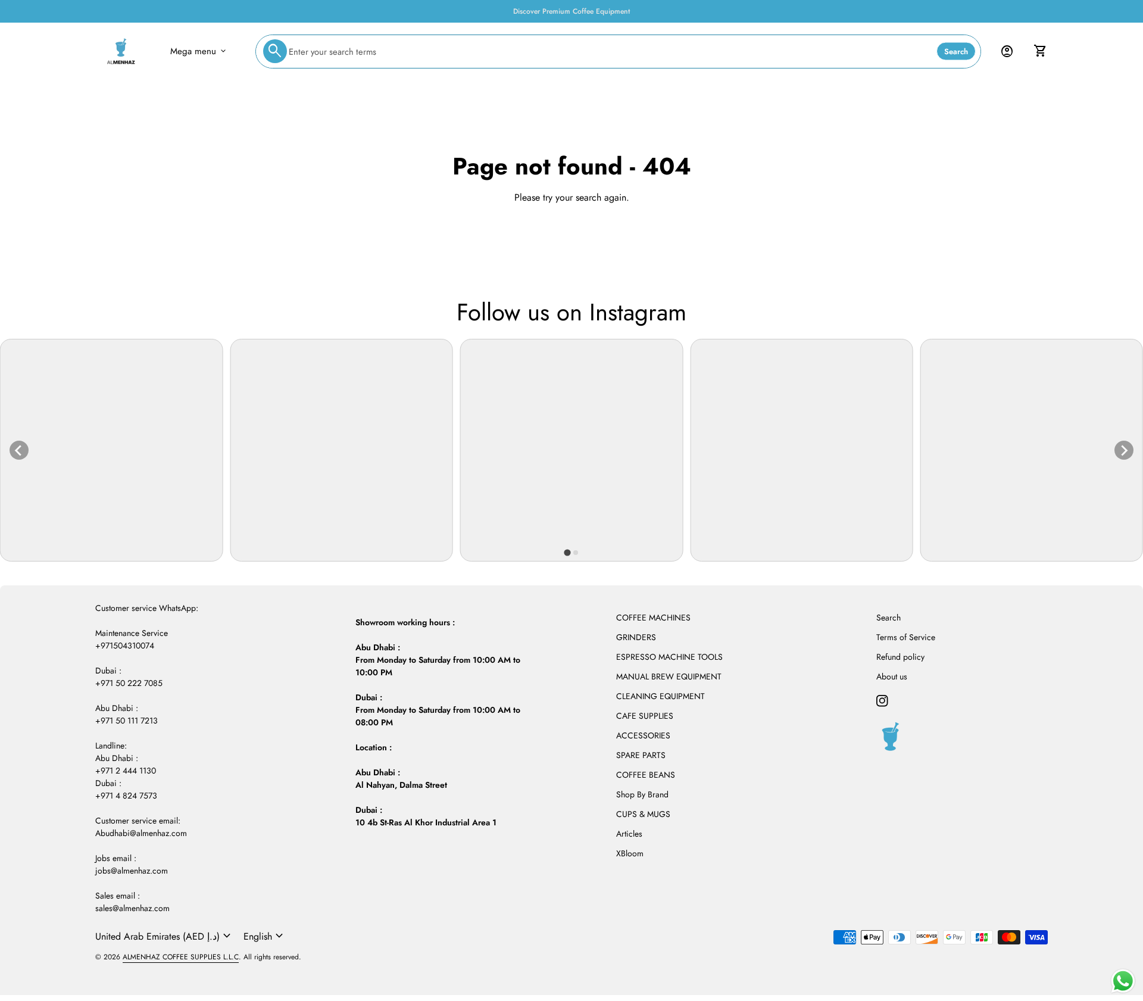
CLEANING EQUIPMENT (660, 696)
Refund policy (900, 657)
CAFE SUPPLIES (644, 716)
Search (956, 51)
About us (891, 676)
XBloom (630, 853)
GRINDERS (636, 637)
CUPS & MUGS (643, 814)
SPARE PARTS (641, 755)
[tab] (567, 553)
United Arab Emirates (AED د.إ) (164, 936)
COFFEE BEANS (645, 775)
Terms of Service (905, 637)
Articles (629, 834)
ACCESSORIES (643, 735)
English (264, 936)
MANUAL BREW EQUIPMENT (669, 676)
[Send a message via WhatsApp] (1123, 981)
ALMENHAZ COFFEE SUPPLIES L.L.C (181, 957)
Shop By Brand (642, 794)
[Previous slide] (19, 450)
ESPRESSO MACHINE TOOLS (669, 657)
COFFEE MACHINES (653, 617)
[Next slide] (1123, 450)
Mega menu (199, 51)
